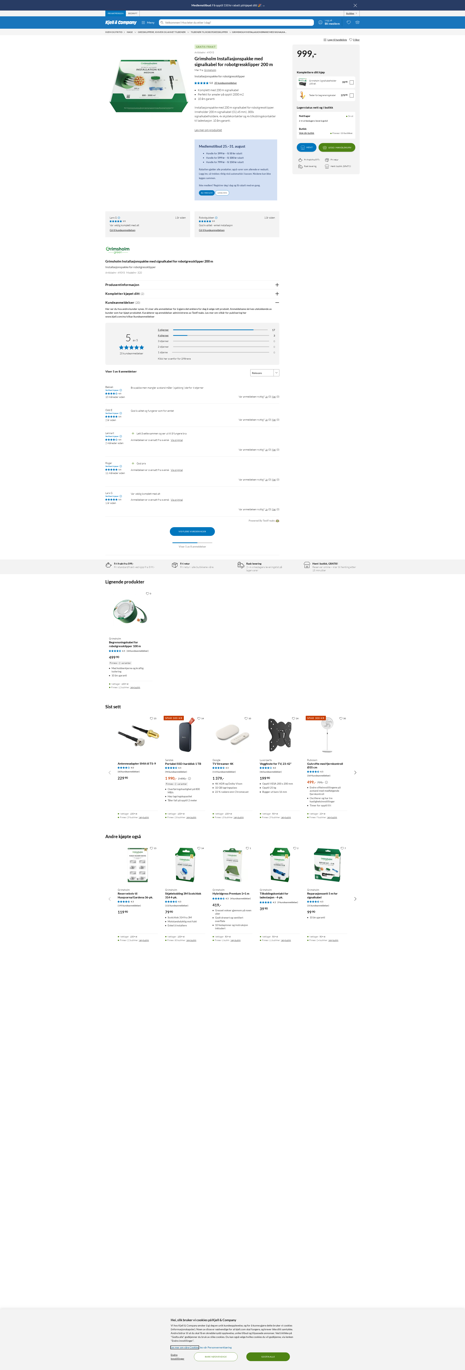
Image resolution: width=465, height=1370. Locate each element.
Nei (274, 396)
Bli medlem (207, 193)
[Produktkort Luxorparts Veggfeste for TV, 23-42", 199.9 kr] (279, 735)
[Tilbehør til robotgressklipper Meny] (230, 32)
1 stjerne (163, 352)
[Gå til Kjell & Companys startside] (122, 22)
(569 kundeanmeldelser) (318, 775)
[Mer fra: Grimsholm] (117, 252)
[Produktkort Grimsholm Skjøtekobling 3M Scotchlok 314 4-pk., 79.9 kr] (185, 864)
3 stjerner (163, 341)
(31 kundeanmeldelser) (318, 905)
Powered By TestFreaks (262, 520)
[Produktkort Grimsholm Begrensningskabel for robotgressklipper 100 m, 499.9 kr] (131, 612)
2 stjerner (163, 346)
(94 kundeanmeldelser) (176, 771)
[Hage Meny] (135, 32)
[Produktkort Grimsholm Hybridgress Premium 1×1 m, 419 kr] (232, 864)
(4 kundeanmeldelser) (240, 898)
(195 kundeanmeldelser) (129, 905)
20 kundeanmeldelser (225, 83)
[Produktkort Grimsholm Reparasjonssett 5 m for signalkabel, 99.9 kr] (327, 864)
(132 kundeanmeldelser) (176, 905)
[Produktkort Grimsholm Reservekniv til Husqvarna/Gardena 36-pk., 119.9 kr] (137, 864)
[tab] (115, 13)
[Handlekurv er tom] (357, 22)
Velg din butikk (306, 133)
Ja (266, 396)
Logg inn (222, 193)
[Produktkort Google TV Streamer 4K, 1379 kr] (232, 735)
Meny (151, 22)
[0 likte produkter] (348, 22)
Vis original (177, 439)
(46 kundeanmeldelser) (271, 771)
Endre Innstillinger (177, 1356)
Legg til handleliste (337, 39)
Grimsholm (210, 70)
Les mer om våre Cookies (185, 1347)
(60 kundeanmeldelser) (129, 771)
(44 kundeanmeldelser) (138, 651)
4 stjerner (163, 335)
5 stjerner (163, 329)
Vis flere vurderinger (192, 531)
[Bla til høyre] (355, 772)
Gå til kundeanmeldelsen (122, 230)
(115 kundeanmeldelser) (224, 771)
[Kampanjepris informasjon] (189, 778)
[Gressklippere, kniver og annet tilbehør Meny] (188, 32)
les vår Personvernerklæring (216, 1347)
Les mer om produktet (208, 130)
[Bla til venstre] (109, 772)
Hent (309, 147)
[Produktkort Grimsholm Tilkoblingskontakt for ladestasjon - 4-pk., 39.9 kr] (279, 864)
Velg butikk (135, 687)
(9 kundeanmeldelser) (287, 902)
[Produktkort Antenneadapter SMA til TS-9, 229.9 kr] (137, 735)
